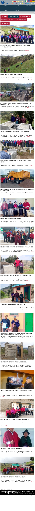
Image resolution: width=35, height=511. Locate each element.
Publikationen (5, 23)
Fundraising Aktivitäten (20, 19)
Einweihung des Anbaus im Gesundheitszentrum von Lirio (16, 247)
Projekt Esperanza (13, 16)
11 (15, 487)
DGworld (33, 495)
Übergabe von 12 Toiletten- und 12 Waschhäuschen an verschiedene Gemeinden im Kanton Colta (16, 334)
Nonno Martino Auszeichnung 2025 (10, 218)
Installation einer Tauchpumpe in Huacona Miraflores (16, 390)
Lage (17, 6)
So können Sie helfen (17, 8)
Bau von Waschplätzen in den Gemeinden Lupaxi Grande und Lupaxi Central (17, 190)
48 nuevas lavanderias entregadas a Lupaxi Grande (14, 132)
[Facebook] (26, 3)
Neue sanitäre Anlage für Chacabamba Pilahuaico (14, 419)
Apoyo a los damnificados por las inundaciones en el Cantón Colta (15, 103)
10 (13, 487)
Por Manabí (4, 16)
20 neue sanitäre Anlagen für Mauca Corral (12, 477)
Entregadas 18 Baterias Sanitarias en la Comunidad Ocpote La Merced (15, 46)
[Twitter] (28, 3)
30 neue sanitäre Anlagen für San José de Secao (13, 362)
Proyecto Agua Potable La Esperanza (11, 74)
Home (5, 6)
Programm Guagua (25, 16)
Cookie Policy (19, 493)
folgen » (27, 50)
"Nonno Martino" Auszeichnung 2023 (11, 448)
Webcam (6, 10)
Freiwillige (6, 8)
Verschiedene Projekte (7, 19)
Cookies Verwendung (29, 493)
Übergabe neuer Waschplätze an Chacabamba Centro (15, 275)
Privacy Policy (11, 493)
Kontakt (17, 10)
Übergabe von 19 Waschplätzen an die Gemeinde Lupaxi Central (15, 161)
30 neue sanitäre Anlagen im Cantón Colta (12, 304)
